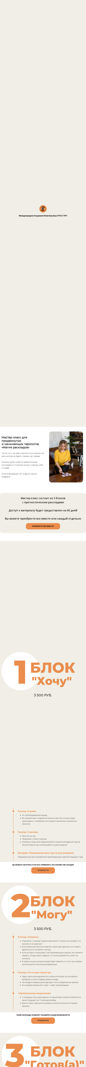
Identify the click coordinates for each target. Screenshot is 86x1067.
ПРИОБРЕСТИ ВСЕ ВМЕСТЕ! (43, 526)
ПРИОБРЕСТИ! (43, 870)
